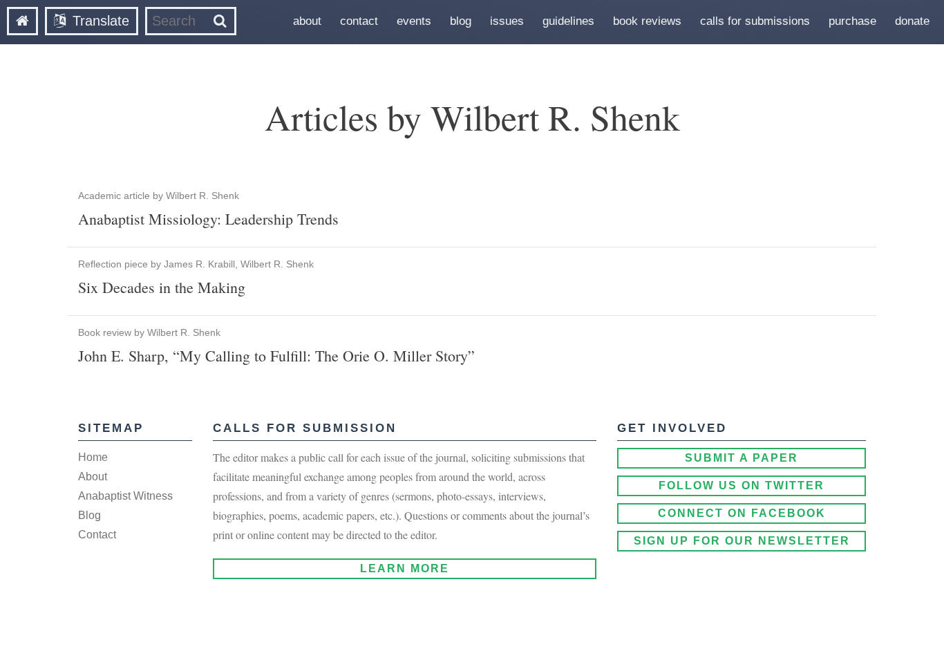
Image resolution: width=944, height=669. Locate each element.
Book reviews (647, 21)
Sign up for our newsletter (742, 541)
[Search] (220, 21)
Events (414, 21)
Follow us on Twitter (741, 485)
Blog (460, 21)
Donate (912, 21)
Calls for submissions (755, 21)
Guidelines (568, 21)
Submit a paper (741, 458)
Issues (507, 21)
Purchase (852, 21)
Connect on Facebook (742, 513)
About (307, 21)
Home (93, 457)
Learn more (404, 568)
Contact (359, 21)
